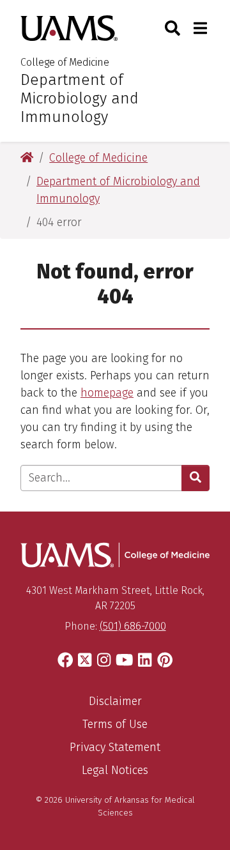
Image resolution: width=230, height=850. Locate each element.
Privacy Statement (115, 747)
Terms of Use (115, 724)
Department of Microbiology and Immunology (79, 98)
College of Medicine (64, 62)
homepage (107, 393)
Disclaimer (115, 701)
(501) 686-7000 (133, 626)
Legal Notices (115, 770)
